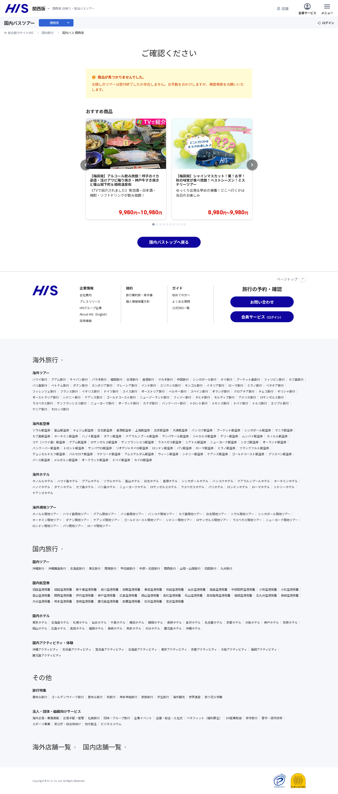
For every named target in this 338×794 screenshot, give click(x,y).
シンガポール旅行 (205, 379)
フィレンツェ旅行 (44, 391)
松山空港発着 (194, 595)
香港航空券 (123, 430)
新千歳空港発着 (86, 589)
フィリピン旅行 (274, 379)
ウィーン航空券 (168, 454)
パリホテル (215, 487)
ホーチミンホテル (286, 481)
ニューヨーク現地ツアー (282, 520)
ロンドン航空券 (162, 448)
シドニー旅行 (72, 397)
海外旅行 (45, 359)
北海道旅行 (77, 568)
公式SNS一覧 (181, 308)
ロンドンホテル (237, 487)
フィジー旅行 (182, 397)
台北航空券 (104, 430)
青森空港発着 (153, 589)
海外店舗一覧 (51, 746)
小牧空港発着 (268, 589)
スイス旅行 (129, 391)
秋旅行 (111, 697)
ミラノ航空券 (226, 448)
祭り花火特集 (213, 697)
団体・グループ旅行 (117, 718)
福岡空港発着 (243, 595)
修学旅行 (252, 718)
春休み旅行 (39, 697)
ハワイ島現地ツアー (76, 514)
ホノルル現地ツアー (45, 514)
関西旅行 (170, 568)
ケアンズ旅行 (93, 397)
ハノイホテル (41, 487)
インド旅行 (148, 385)
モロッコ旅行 (60, 409)
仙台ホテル (99, 622)
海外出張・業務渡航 (45, 718)
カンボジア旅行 (102, 385)
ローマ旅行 (235, 385)
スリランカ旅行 (170, 385)
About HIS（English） (94, 314)
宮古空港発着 (175, 601)
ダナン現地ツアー (77, 520)
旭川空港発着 (110, 589)
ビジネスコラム (111, 724)
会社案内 (86, 295)
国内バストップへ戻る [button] (169, 242)
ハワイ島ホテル (67, 481)
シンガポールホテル (195, 481)
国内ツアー (40, 561)
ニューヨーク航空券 (223, 442)
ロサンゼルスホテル (163, 487)
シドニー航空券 (192, 454)
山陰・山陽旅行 (190, 568)
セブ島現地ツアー (190, 514)
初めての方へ (181, 295)
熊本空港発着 (63, 601)
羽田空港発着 (41, 589)
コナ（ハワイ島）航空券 (48, 442)
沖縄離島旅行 (57, 568)
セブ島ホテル (85, 487)
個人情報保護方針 (138, 301)
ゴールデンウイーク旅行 (67, 697)
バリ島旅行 (39, 385)
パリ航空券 (184, 448)
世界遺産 (195, 697)
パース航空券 (41, 460)
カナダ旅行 (150, 403)
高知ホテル (77, 628)
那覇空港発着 (131, 601)
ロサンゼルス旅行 (272, 397)
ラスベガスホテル (192, 487)
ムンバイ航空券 (252, 436)
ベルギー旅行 (178, 391)
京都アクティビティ (204, 649)
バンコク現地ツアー (161, 514)
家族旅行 (147, 697)
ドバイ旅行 (240, 403)
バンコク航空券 (202, 430)
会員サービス (307, 12)
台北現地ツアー (216, 514)
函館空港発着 (131, 589)
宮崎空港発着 (85, 601)
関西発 (60, 22)
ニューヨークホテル (133, 487)
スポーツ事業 (41, 724)
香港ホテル (170, 481)
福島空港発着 (218, 589)
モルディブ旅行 (224, 397)
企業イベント (143, 718)
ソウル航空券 (41, 430)
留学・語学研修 (272, 718)
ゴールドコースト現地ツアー (143, 520)
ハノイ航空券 (91, 436)
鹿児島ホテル (173, 628)
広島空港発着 (128, 595)
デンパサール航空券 (175, 436)
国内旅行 (45, 548)
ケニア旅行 (39, 409)
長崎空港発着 (290, 595)
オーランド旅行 (128, 403)
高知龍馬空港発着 (218, 595)
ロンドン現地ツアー (45, 526)
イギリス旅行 (91, 391)
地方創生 (91, 724)
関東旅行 (111, 568)
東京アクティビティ (174, 649)
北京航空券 (161, 430)
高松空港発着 (172, 595)
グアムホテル (90, 481)
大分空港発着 (41, 601)
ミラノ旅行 (254, 385)
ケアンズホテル (42, 493)
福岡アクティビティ (264, 649)
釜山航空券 (61, 430)
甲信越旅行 (128, 568)
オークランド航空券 (95, 460)
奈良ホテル (290, 622)
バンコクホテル (222, 481)
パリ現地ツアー (73, 526)
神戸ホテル (271, 622)
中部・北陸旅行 (149, 568)
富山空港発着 (41, 595)
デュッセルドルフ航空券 (48, 454)
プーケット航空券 (228, 430)
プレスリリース (90, 301)
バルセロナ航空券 (81, 454)
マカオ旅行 (165, 379)
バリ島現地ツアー (132, 514)
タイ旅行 (226, 379)
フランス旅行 (69, 391)
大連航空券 (180, 430)
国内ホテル (41, 615)
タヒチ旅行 (202, 397)
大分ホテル (152, 628)
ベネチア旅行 (275, 385)
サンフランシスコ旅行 (72, 403)
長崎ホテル (115, 628)
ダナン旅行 (80, 385)
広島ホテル (58, 628)
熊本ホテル (133, 628)
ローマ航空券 (205, 448)
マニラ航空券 (284, 430)
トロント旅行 (199, 403)
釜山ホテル (132, 481)
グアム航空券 (78, 442)
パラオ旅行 (99, 379)
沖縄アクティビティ (45, 649)
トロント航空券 (73, 448)
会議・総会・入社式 (169, 718)
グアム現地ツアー (105, 514)
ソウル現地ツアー (242, 514)
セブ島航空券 (41, 436)
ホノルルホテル (42, 481)
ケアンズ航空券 (217, 454)
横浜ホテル (136, 622)
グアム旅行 (58, 379)
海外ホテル (41, 474)
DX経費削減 (234, 718)
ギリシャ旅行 (286, 391)
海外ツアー (40, 372)
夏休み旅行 (95, 697)
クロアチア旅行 (244, 391)
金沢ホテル (193, 622)
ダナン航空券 (112, 436)
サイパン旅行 (79, 379)
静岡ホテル (155, 622)
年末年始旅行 (128, 697)
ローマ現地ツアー (99, 526)
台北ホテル (151, 481)
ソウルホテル (112, 481)
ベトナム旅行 (60, 385)
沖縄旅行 (38, 568)
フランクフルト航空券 (254, 448)
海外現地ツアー (44, 507)
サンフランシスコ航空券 (137, 442)
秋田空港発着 (175, 589)
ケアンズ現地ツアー (106, 520)
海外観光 (179, 697)
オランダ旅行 (221, 391)
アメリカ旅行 (247, 397)
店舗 (285, 8)
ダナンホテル (63, 487)
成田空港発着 (63, 589)
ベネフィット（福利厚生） (204, 718)
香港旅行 (148, 379)
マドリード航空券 (109, 454)
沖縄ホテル (193, 628)
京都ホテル (233, 622)
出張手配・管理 (73, 718)
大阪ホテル (252, 622)
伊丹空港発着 (85, 595)
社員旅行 (94, 718)
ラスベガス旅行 (42, 403)
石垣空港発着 (153, 601)
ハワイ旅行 (39, 379)
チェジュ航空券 (83, 430)
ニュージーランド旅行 (154, 397)
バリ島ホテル (107, 487)
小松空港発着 (290, 589)
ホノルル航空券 (277, 436)
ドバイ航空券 (121, 460)
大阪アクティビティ (234, 649)
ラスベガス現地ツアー (247, 520)
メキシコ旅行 (220, 403)
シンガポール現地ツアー (274, 514)
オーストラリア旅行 (45, 397)
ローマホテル (261, 487)
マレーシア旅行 (127, 385)
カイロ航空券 (143, 460)
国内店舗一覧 (102, 746)
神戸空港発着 (107, 595)
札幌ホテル (80, 622)
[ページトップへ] (303, 279)
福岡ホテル (96, 628)
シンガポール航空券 (257, 430)
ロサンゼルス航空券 (104, 442)
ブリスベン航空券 (280, 454)
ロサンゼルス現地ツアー (212, 520)
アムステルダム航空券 (139, 454)
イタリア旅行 (215, 385)
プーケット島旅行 (248, 379)
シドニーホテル (284, 487)
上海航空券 (142, 430)
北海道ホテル (60, 622)
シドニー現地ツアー (179, 520)
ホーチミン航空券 (66, 436)
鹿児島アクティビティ (46, 655)
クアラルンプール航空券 (141, 436)
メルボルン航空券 (66, 460)
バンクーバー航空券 (45, 448)
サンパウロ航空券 (100, 448)
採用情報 (86, 320)
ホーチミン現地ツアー (47, 520)
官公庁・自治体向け (67, 724)
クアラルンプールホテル (253, 481)
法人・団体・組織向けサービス (56, 711)
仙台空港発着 (197, 589)
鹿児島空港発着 (108, 601)
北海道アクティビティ (142, 649)
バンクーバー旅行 (174, 403)
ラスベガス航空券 (169, 442)
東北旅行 (95, 568)
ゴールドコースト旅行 (121, 397)
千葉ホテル (118, 622)
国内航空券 (41, 582)
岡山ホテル (39, 628)
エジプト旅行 (280, 403)
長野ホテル (174, 622)
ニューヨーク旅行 (102, 403)
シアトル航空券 (195, 442)
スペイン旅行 (199, 391)
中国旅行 (183, 379)
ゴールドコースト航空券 (248, 454)
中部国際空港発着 (243, 589)
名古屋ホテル (213, 622)
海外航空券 (41, 423)
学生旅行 (163, 697)
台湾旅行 (132, 379)
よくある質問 (181, 301)
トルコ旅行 (259, 403)
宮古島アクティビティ (109, 649)
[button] (153, 224)
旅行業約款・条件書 (139, 295)
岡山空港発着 (150, 595)
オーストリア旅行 (153, 391)
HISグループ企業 (91, 308)
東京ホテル (39, 622)
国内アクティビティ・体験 (52, 642)
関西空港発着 (63, 595)
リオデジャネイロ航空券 (132, 448)
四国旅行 (211, 568)
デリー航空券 (229, 436)
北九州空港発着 (266, 595)
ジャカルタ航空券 (204, 436)
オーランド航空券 (274, 442)
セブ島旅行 (296, 379)
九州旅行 (226, 568)
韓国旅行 (116, 379)
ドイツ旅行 (111, 391)
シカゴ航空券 (250, 442)
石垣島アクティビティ (76, 649)
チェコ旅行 (266, 391)
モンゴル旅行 (194, 385)
